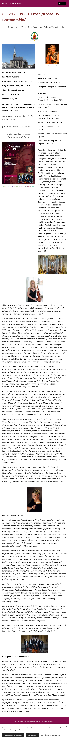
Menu (64, 3)
